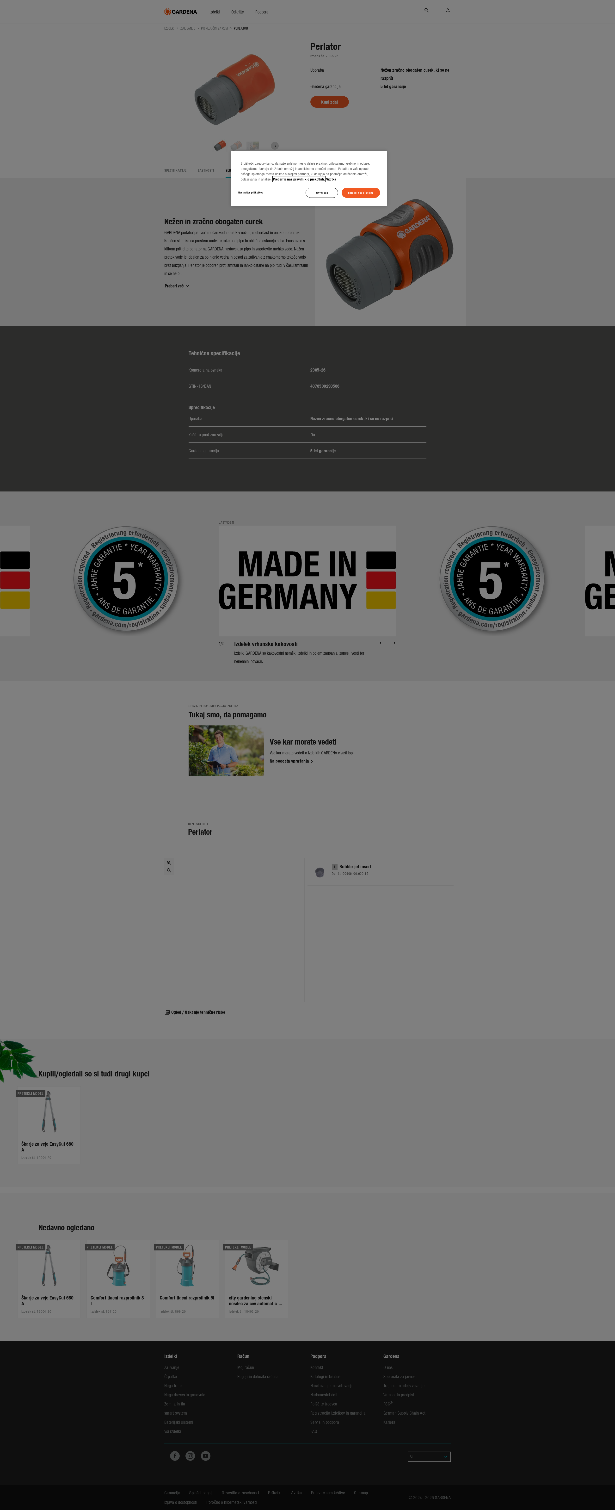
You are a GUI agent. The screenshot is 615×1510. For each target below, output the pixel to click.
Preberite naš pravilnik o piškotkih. (299, 179)
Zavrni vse (322, 192)
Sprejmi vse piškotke (361, 192)
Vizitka (331, 179)
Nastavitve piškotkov (250, 192)
